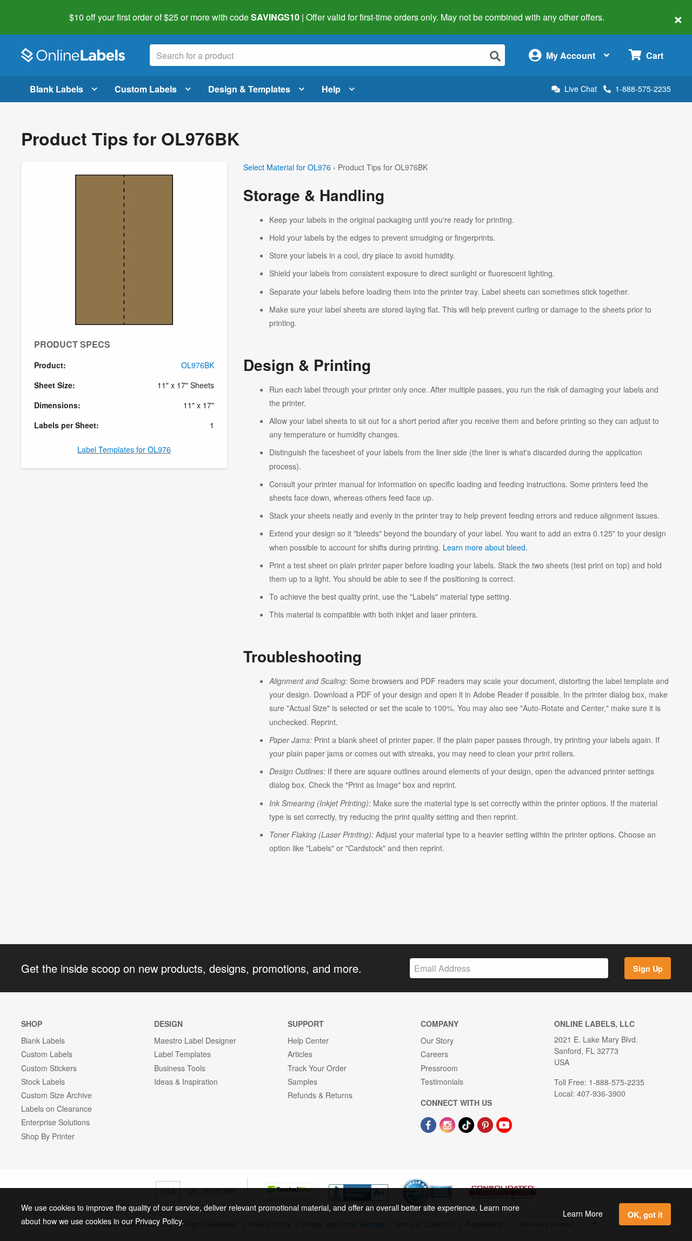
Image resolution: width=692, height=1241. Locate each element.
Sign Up (648, 968)
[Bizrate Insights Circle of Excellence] (449, 1179)
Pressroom (439, 1068)
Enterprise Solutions (55, 1122)
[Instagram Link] (448, 1123)
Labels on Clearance (56, 1108)
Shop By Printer (48, 1136)
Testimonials (442, 1081)
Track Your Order (317, 1068)
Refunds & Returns (320, 1095)
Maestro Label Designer (195, 1040)
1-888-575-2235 (643, 88)
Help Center (308, 1040)
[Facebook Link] (429, 1123)
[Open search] (495, 56)
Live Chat (580, 89)
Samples (302, 1081)
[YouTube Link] (504, 1123)
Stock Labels (43, 1081)
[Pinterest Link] (486, 1123)
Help (331, 89)
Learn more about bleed (484, 547)
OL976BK (197, 365)
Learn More (583, 1213)
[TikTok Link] (467, 1123)
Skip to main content (39, 9)
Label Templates (182, 1053)
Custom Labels (146, 89)
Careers (434, 1053)
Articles (300, 1053)
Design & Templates (249, 89)
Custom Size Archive (56, 1095)
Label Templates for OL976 (124, 449)
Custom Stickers (49, 1068)
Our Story (437, 1040)
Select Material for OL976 (287, 167)
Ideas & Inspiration (186, 1081)
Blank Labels (56, 89)
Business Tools (179, 1068)
